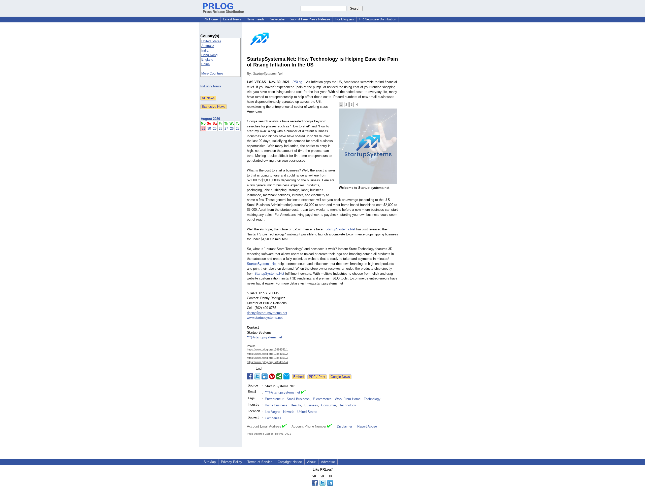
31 (203, 128)
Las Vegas (272, 412)
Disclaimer (344, 426)
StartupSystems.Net (340, 229)
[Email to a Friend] (286, 376)
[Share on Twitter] (257, 376)
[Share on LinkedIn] (265, 376)
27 (226, 128)
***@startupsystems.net (264, 337)
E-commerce (322, 399)
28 (220, 128)
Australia (207, 46)
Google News (340, 377)
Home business (276, 405)
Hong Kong (209, 55)
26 (232, 128)
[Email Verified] (303, 392)
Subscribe (277, 19)
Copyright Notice (290, 462)
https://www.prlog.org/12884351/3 (267, 357)
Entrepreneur (274, 399)
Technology (372, 399)
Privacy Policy (231, 462)
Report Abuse (367, 426)
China (205, 64)
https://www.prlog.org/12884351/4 (267, 362)
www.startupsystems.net (265, 318)
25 (237, 128)
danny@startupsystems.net (267, 313)
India (204, 50)
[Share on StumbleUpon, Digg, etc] (279, 376)
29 (214, 128)
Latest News (232, 19)
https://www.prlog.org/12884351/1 (267, 349)
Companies (273, 418)
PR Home (211, 19)
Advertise (328, 462)
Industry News (210, 86)
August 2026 (210, 119)
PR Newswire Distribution (377, 19)
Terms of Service (259, 462)
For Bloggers (344, 19)
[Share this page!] (322, 484)
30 (209, 128)
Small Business (298, 399)
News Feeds (255, 19)
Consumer (328, 405)
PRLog (297, 82)
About (311, 462)
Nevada (288, 412)
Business (311, 405)
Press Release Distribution (223, 12)
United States (211, 41)
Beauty (296, 405)
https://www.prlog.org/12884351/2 (267, 353)
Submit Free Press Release (310, 19)
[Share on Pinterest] (272, 376)
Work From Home (348, 399)
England (207, 59)
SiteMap (210, 462)
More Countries (212, 73)
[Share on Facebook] (250, 376)
